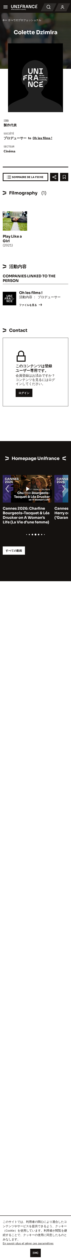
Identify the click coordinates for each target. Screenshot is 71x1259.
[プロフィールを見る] (62, 7)
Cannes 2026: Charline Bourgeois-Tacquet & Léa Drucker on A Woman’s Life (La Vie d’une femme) (26, 515)
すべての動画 (14, 550)
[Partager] (54, 177)
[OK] (35, 1252)
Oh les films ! (42, 138)
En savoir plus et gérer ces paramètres (28, 1243)
